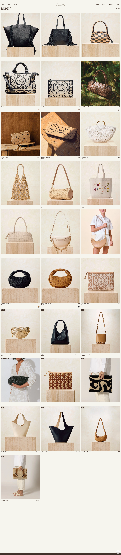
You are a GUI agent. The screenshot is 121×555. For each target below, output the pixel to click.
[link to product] (20, 35)
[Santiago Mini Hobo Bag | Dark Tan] (38, 307)
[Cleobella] (60, 4)
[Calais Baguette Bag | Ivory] (119, 110)
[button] (97, 5)
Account (103, 5)
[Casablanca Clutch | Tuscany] (79, 110)
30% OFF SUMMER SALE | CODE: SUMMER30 (60, 1)
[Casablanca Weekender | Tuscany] (38, 110)
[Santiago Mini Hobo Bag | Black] (79, 307)
